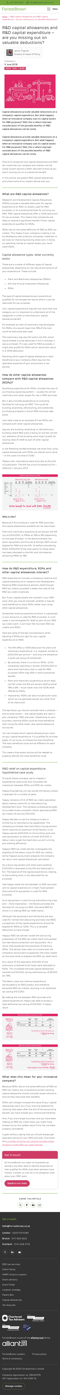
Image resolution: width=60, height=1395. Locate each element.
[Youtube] (19, 1252)
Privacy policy (39, 1354)
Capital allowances (12, 1300)
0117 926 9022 (14, 1238)
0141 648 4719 (16, 1244)
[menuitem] (15, 2)
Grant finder (8, 1284)
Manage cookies (13, 1386)
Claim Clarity (8, 1269)
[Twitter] (20, 1205)
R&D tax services (11, 1264)
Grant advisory (9, 1279)
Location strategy (11, 1289)
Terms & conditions (12, 1358)
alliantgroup (37, 1338)
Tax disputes (8, 1305)
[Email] (39, 1205)
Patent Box (8, 1295)
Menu (55, 9)
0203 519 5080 (15, 1233)
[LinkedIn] (33, 1205)
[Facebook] (26, 1205)
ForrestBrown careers (13, 1354)
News (4, 17)
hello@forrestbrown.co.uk (16, 1226)
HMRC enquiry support (14, 1274)
